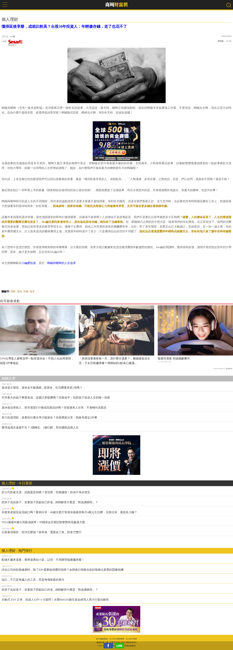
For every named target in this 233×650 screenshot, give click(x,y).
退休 (19, 291)
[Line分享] (120, 645)
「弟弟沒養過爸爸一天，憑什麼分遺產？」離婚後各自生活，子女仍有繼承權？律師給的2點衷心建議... (114, 361)
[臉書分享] (109, 645)
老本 (32, 291)
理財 (13, 291)
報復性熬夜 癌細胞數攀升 (174, 358)
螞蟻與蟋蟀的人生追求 (61, 263)
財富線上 (12, 45)
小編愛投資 (29, 263)
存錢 (25, 291)
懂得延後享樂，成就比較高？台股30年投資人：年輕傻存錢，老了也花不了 (64, 26)
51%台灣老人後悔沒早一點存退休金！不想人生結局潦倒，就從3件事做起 (37, 361)
